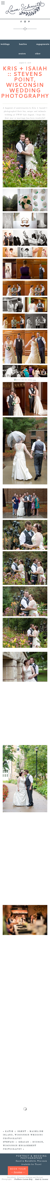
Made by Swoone (41, 1162)
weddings (5, 44)
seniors (22, 54)
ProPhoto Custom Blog (23, 1162)
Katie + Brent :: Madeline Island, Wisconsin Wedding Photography (23, 1117)
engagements (43, 44)
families (23, 44)
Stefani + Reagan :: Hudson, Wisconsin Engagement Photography (23, 1128)
